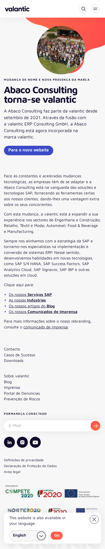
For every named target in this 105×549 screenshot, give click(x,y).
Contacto (12, 349)
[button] (95, 9)
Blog (8, 382)
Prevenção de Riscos (22, 399)
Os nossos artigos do (32, 306)
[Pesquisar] (83, 9)
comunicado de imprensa (45, 327)
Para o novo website (28, 149)
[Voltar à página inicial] (17, 8)
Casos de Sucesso (19, 355)
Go (56, 535)
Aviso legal (12, 472)
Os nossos (30, 294)
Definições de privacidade (24, 460)
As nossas (27, 300)
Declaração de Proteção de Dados (30, 466)
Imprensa (12, 387)
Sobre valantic (16, 376)
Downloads (13, 360)
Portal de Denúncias (22, 393)
